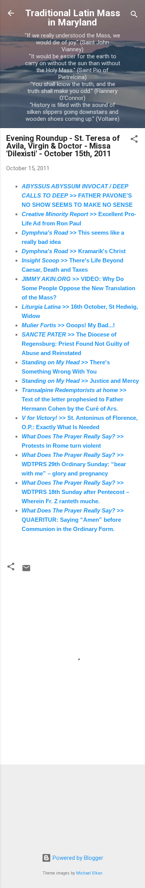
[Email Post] (26, 570)
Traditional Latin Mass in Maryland (72, 18)
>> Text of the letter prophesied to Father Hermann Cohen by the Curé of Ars (74, 399)
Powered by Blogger (77, 857)
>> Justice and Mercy (80, 380)
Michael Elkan (89, 873)
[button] (134, 140)
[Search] (134, 15)
